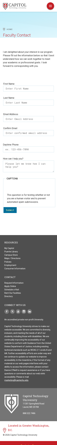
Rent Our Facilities (12, 293)
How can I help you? (13, 158)
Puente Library (11, 251)
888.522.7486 (29, 413)
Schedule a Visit (11, 289)
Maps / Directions (12, 258)
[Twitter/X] (12, 311)
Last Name (8, 97)
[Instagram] (23, 311)
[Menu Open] (50, 6)
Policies (7, 262)
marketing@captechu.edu (16, 380)
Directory (8, 296)
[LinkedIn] (29, 311)
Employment (10, 265)
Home (10, 29)
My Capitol (9, 248)
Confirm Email (10, 128)
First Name (8, 83)
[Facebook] (6, 311)
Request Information (14, 283)
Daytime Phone (11, 144)
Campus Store (11, 255)
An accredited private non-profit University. (24, 319)
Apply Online (10, 286)
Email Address (10, 114)
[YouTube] (18, 311)
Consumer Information (14, 268)
